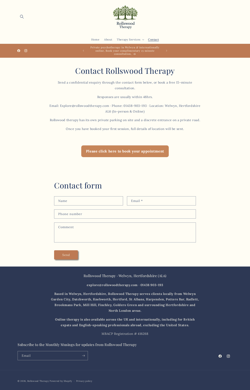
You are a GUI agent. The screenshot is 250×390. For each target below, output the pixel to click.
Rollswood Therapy (38, 381)
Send (66, 255)
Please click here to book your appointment (125, 151)
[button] (22, 16)
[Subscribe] (83, 355)
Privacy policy (84, 380)
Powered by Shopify (61, 381)
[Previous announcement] (83, 50)
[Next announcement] (166, 50)
